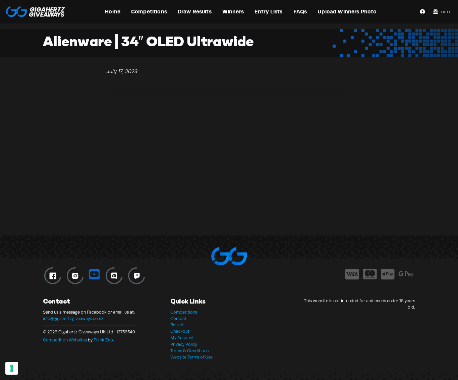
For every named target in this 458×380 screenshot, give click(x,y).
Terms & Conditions (189, 350)
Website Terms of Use (191, 357)
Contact (178, 318)
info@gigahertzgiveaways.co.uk (73, 318)
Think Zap (103, 340)
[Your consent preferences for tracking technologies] (11, 368)
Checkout (179, 331)
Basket (177, 325)
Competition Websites (65, 340)
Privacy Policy (183, 344)
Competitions (183, 312)
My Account (182, 337)
